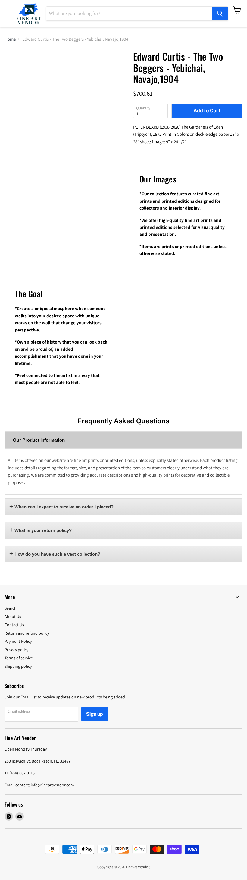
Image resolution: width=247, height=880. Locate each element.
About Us (13, 616)
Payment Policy (18, 641)
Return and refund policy (27, 633)
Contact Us (14, 624)
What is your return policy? (43, 530)
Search (11, 608)
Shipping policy (18, 666)
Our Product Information (39, 440)
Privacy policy (16, 649)
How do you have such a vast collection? (57, 554)
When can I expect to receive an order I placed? (64, 506)
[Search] (220, 13)
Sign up (94, 714)
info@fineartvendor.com (52, 785)
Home (10, 39)
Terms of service (19, 658)
